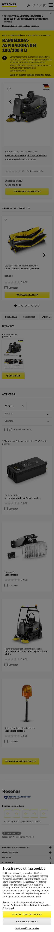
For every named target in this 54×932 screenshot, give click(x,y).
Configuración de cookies (27, 928)
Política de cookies (19, 905)
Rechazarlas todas (27, 921)
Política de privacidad (40, 905)
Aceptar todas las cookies (27, 914)
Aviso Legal (8, 908)
